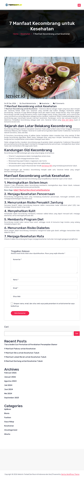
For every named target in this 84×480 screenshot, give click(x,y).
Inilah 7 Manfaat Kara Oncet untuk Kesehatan (32, 190)
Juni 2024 (8, 389)
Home (15, 34)
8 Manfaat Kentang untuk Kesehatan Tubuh (23, 361)
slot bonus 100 (47, 166)
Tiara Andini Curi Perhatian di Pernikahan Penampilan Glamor (30, 344)
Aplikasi (7, 409)
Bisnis (6, 413)
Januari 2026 (10, 377)
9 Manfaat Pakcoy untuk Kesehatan (20, 349)
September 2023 (11, 398)
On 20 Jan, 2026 (10, 103)
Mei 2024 (8, 393)
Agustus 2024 (10, 381)
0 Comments (59, 103)
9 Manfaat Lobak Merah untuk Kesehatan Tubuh (25, 357)
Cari (6, 327)
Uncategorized (10, 430)
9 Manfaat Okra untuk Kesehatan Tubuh (21, 353)
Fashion (7, 417)
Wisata (7, 434)
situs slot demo (67, 120)
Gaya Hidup (9, 422)
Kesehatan (25, 34)
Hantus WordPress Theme (70, 474)
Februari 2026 (10, 373)
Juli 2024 (8, 385)
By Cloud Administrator (28, 103)
